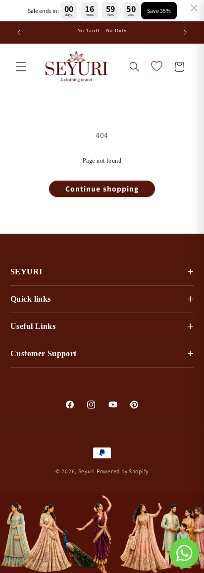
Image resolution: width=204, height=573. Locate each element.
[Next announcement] (185, 32)
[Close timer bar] (194, 8)
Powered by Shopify (123, 471)
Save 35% (159, 10)
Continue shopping (102, 189)
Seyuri (86, 471)
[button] (20, 67)
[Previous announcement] (19, 32)
